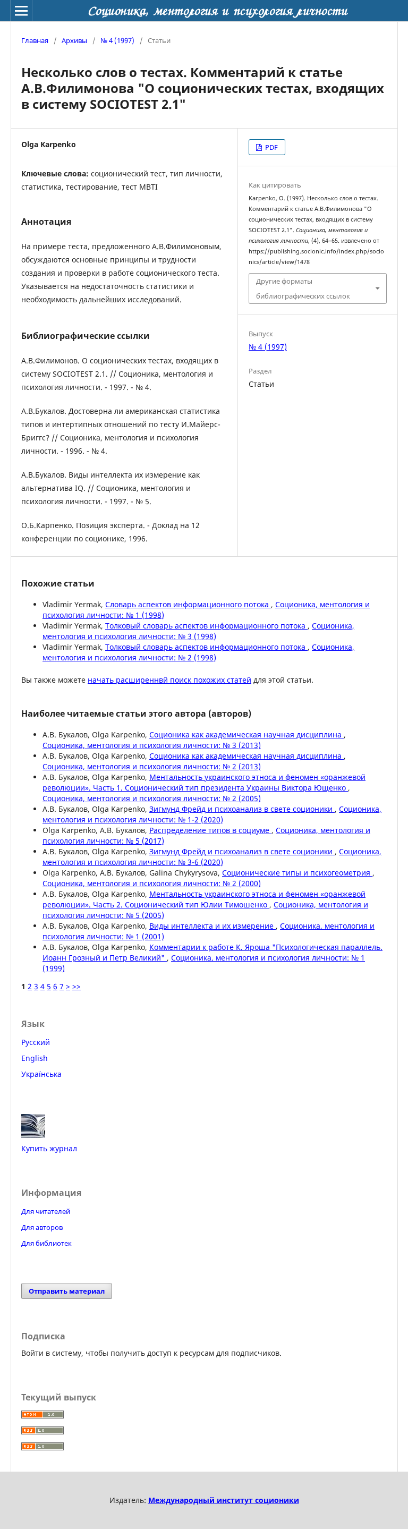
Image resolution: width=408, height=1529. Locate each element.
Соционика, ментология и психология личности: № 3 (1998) (198, 631)
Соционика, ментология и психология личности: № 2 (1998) (198, 652)
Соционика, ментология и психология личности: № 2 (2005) (151, 798)
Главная (34, 40)
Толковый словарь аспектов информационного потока (206, 626)
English (34, 1058)
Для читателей (45, 1211)
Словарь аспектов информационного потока (188, 604)
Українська (41, 1074)
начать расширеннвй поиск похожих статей (169, 680)
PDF (271, 147)
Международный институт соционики (223, 1500)
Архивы (74, 40)
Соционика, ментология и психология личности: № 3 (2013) (151, 745)
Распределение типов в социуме (210, 830)
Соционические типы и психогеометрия (297, 873)
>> (76, 986)
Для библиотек (46, 1243)
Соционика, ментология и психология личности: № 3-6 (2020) (211, 856)
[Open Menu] (21, 10)
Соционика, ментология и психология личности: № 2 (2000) (151, 883)
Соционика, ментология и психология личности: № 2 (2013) (151, 766)
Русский (35, 1042)
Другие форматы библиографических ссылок (303, 288)
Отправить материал (67, 1291)
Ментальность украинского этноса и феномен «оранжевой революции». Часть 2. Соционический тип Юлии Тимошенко (204, 899)
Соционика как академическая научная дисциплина (246, 734)
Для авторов (42, 1227)
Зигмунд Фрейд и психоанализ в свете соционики (242, 809)
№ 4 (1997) (117, 40)
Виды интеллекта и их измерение (212, 926)
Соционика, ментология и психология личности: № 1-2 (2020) (211, 814)
